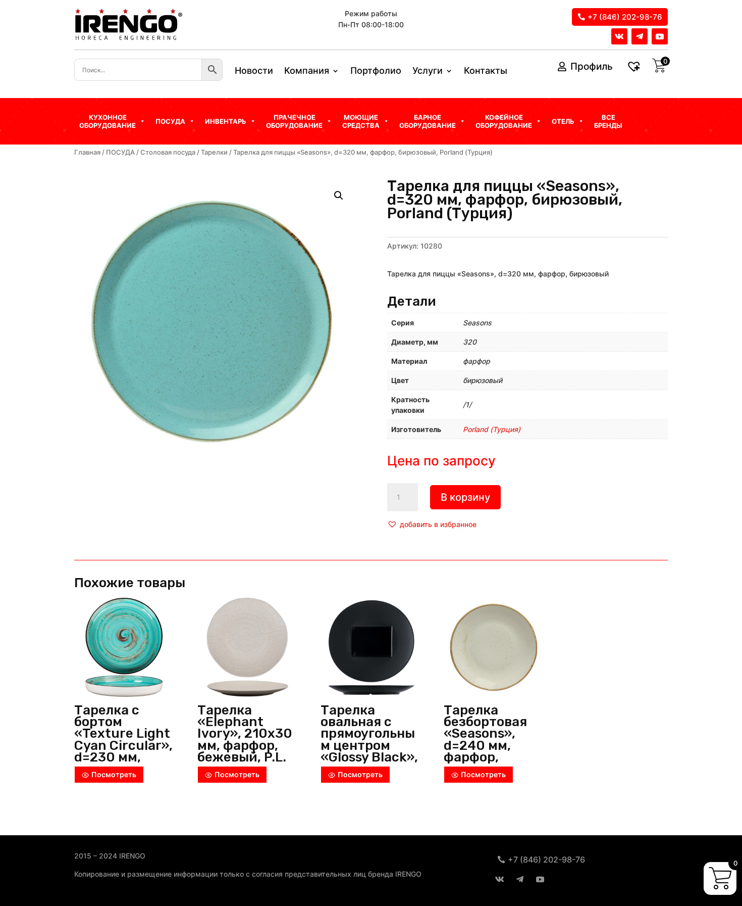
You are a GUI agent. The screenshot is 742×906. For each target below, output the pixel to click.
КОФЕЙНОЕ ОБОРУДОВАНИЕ (503, 121)
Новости (254, 71)
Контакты (485, 71)
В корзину (465, 497)
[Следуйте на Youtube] (660, 36)
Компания (306, 71)
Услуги (427, 71)
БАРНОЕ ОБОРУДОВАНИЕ (427, 121)
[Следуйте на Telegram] (639, 36)
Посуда (170, 121)
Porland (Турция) (491, 429)
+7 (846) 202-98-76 (625, 17)
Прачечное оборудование (294, 121)
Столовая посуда (167, 152)
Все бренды (608, 121)
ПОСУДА (120, 152)
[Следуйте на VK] (619, 36)
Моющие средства (361, 121)
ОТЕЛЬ (563, 121)
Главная (87, 152)
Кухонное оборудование (107, 121)
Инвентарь (225, 121)
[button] (431, 524)
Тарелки (214, 152)
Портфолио (375, 71)
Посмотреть (113, 774)
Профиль (591, 66)
